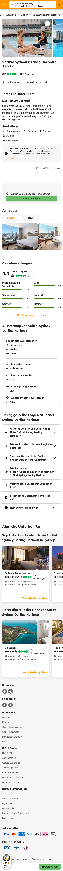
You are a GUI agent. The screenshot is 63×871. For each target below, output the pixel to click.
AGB (4, 794)
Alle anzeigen (10, 140)
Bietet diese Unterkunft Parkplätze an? (30, 497)
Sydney (24, 15)
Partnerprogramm (10, 772)
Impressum (7, 803)
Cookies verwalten (10, 732)
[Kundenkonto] (59, 4)
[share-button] (47, 23)
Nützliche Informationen (13, 777)
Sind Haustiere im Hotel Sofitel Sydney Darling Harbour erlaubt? (28, 458)
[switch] (6, 866)
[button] (27, 38)
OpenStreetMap (53, 168)
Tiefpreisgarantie (10, 767)
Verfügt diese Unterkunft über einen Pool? (31, 485)
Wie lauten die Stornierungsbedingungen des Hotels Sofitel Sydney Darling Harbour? (31, 472)
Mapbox (41, 168)
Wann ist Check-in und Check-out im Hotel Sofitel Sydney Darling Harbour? (30, 432)
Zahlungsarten (9, 758)
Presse (5, 741)
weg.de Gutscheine (11, 763)
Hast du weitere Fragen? (24, 507)
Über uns (6, 717)
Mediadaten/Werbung (12, 737)
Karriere (6, 722)
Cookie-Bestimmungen (12, 727)
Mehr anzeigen (16, 159)
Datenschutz (8, 808)
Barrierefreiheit (9, 818)
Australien (11, 15)
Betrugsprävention (10, 782)
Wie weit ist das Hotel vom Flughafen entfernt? (31, 446)
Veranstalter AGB (10, 798)
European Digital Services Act (15, 813)
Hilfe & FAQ (7, 753)
